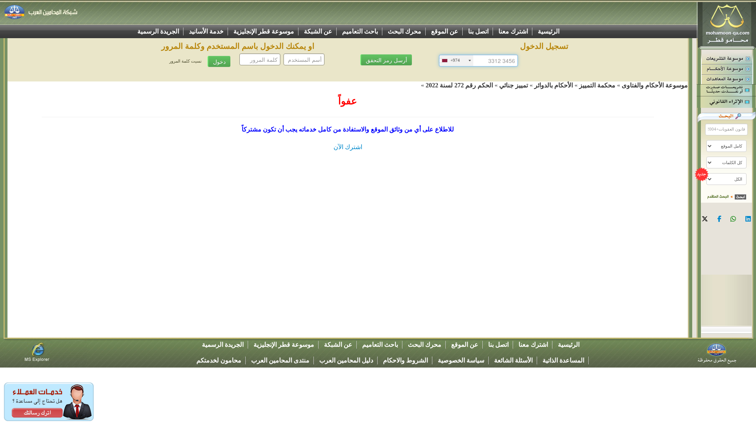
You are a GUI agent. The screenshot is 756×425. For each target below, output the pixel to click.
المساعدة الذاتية (563, 360)
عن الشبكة (318, 31)
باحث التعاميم (360, 31)
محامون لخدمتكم (218, 360)
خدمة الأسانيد (206, 31)
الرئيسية (549, 31)
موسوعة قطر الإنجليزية (263, 31)
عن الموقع (444, 31)
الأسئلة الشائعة (513, 360)
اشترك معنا (513, 31)
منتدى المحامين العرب (280, 360)
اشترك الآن (348, 147)
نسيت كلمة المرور (185, 61)
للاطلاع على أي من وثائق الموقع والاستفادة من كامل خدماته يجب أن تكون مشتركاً (348, 129)
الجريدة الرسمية (158, 31)
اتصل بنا (478, 31)
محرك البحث (404, 31)
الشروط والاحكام (405, 360)
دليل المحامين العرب (346, 360)
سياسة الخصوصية (461, 360)
